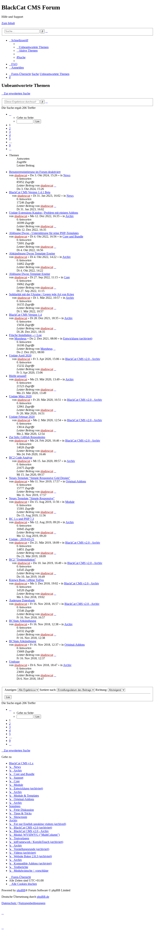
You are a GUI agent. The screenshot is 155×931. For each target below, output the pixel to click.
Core (67, 277)
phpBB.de (43, 896)
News (66, 175)
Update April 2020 (20, 355)
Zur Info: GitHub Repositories (27, 437)
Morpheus (20, 338)
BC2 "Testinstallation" (22, 559)
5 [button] (10, 138)
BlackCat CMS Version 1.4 (25, 314)
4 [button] (10, 135)
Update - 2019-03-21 (21, 539)
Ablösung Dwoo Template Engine (29, 274)
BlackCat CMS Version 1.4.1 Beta (29, 192)
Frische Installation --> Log (25, 335)
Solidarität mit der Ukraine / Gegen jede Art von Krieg (41, 294)
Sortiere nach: (48, 689)
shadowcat (20, 175)
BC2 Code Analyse (20, 457)
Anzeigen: (11, 689)
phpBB (21, 890)
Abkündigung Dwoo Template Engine (32, 253)
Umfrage (14, 661)
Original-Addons (76, 481)
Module (69, 501)
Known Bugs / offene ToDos (26, 580)
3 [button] (10, 131)
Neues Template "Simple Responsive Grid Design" (39, 478)
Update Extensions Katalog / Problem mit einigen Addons (43, 212)
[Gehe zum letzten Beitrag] (55, 185)
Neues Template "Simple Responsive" (32, 498)
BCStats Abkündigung (22, 620)
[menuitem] (33, 47)
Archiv (69, 216)
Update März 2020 (20, 396)
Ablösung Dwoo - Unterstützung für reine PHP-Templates (44, 233)
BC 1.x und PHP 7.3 (21, 518)
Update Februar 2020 (22, 416)
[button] (10, 114)
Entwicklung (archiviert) (77, 338)
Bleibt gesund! (17, 376)
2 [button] (10, 128)
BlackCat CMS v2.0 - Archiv (82, 359)
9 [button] (10, 145)
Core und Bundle (73, 236)
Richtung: (101, 689)
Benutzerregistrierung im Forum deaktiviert (34, 171)
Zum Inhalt (8, 23)
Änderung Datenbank (22, 600)
